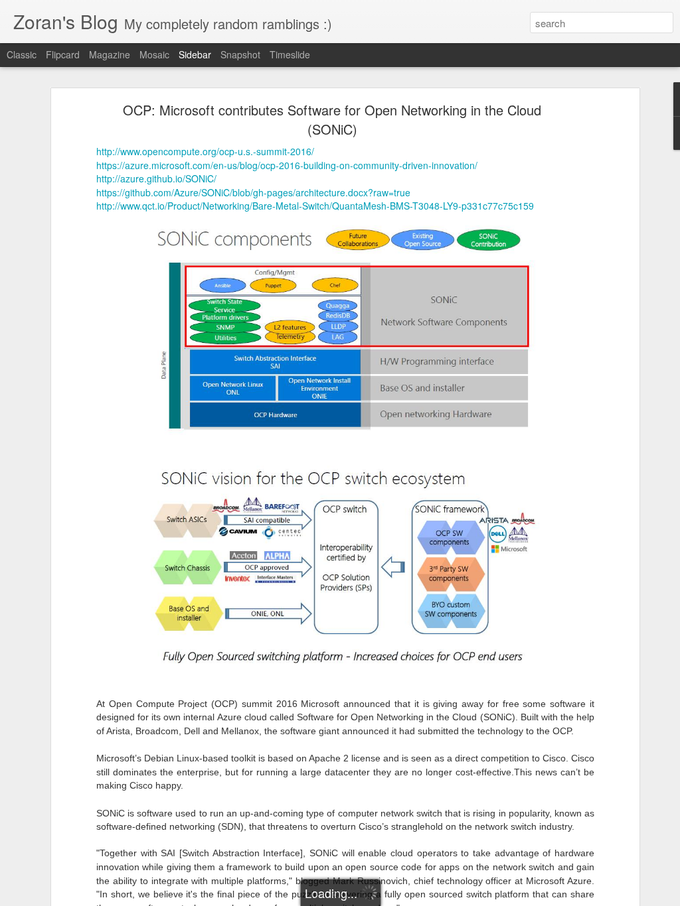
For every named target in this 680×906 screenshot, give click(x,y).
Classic (22, 54)
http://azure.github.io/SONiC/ (156, 178)
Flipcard (63, 54)
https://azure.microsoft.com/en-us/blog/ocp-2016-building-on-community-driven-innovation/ (286, 165)
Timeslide (290, 54)
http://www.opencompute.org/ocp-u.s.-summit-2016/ (205, 151)
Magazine (109, 54)
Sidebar (195, 54)
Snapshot (240, 54)
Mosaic (154, 54)
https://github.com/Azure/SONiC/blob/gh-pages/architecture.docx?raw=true (253, 192)
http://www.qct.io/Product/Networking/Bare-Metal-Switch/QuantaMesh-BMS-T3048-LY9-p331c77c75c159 (315, 205)
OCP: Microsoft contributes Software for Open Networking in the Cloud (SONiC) (332, 119)
